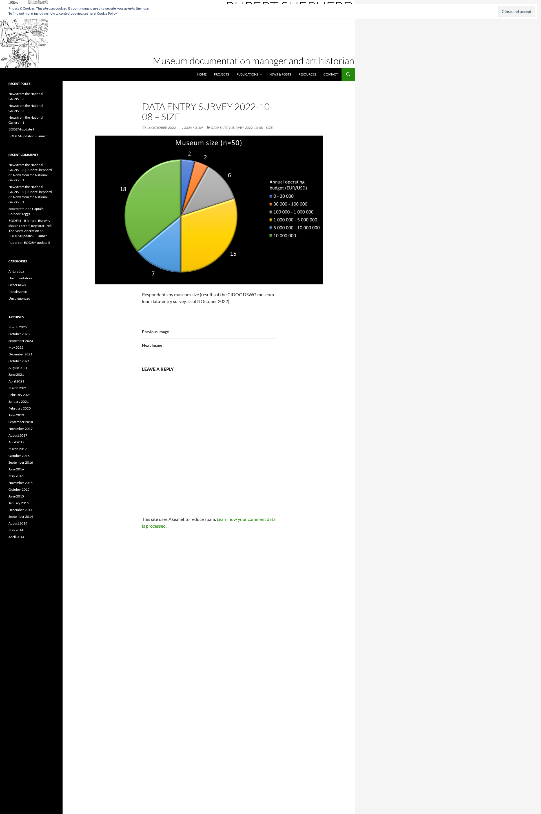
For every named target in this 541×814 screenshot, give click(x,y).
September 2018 (20, 422)
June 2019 (16, 415)
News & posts (280, 74)
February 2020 (19, 408)
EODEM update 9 (21, 129)
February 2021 (19, 395)
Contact (330, 74)
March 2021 (17, 388)
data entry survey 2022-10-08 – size (242, 127)
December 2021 (20, 354)
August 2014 (17, 523)
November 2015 (20, 483)
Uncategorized (19, 298)
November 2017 (20, 428)
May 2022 (15, 347)
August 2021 (17, 368)
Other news (17, 285)
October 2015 (19, 489)
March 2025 (17, 327)
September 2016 (20, 462)
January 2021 (18, 401)
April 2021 (16, 381)
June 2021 (16, 374)
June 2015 (16, 496)
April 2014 (16, 537)
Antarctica (16, 271)
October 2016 (19, 456)
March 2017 (17, 449)
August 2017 (17, 435)
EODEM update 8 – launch (28, 136)
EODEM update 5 (37, 242)
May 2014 (15, 530)
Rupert (13, 242)
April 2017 (16, 442)
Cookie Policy (107, 13)
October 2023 (19, 334)
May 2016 (15, 476)
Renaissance (17, 291)
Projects (221, 74)
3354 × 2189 (193, 127)
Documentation (20, 278)
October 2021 (19, 361)
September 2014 (20, 516)
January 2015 (18, 503)
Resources (307, 74)
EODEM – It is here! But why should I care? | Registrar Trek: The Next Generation (30, 225)
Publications (247, 74)
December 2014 (20, 510)
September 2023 (20, 341)
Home (202, 74)
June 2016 (16, 469)
